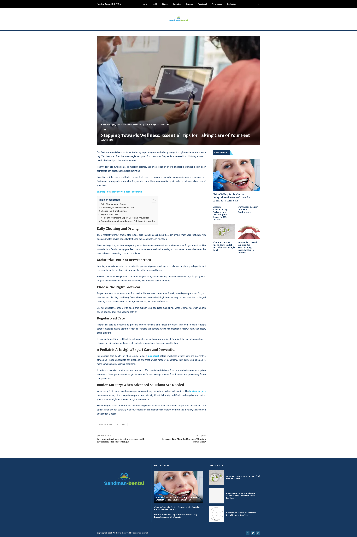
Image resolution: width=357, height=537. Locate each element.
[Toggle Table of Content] (152, 200)
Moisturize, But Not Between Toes (117, 207)
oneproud (137, 191)
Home (144, 4)
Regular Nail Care (109, 214)
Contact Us (231, 4)
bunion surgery (105, 424)
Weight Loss (217, 4)
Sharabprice (103, 191)
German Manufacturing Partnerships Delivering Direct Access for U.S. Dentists (221, 213)
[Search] (258, 4)
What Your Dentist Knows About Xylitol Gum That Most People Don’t (224, 246)
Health (154, 4)
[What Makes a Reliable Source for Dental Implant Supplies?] (216, 514)
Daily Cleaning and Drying (113, 204)
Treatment (202, 4)
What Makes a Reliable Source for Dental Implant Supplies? (241, 514)
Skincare (189, 4)
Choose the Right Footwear (114, 211)
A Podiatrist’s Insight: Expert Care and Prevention (125, 218)
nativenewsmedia (120, 191)
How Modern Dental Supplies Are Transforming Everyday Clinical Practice (247, 247)
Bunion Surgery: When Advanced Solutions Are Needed (128, 221)
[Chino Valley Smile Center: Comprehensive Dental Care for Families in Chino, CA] (236, 175)
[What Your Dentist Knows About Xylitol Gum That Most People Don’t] (224, 231)
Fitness (165, 4)
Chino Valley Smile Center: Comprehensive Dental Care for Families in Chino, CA (231, 197)
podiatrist (121, 424)
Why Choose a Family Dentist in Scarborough (248, 209)
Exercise (177, 4)
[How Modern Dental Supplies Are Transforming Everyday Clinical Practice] (249, 231)
